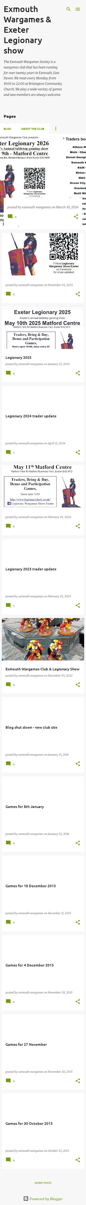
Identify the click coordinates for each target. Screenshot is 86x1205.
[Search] (68, 9)
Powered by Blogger (46, 1198)
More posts (43, 1183)
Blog (7, 128)
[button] (76, 217)
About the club (32, 128)
